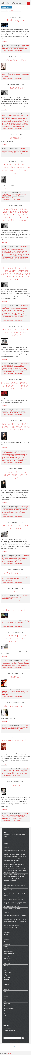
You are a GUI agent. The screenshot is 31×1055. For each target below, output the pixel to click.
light (3, 665)
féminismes (4, 368)
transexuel (8, 257)
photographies (25, 74)
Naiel (11, 578)
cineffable (22, 115)
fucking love (24, 662)
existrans (25, 118)
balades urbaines (7, 365)
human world (14, 663)
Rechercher (6, 1035)
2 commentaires (7, 775)
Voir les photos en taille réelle (10, 927)
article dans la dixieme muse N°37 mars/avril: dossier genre (14, 851)
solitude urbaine (19, 773)
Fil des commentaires (15, 10)
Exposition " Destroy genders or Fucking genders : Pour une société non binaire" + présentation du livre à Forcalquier (15, 921)
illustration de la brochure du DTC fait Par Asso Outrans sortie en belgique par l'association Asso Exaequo (15, 894)
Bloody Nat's (15, 785)
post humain (16, 48)
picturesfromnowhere (7, 561)
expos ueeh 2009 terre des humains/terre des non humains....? (16, 332)
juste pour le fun (7, 958)
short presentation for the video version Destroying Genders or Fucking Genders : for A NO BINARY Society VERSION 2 (15, 274)
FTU (15, 120)
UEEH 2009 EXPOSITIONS (8, 259)
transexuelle (16, 126)
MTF (12, 123)
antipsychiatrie (16, 115)
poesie (13, 773)
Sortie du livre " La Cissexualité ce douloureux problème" (14, 912)
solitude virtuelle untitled (15, 610)
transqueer (20, 460)
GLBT (12, 121)
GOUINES (4, 195)
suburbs (3, 371)
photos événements (8, 951)
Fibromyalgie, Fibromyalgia (10, 956)
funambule (4, 663)
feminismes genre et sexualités (9, 366)
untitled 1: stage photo (15, 20)
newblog (6, 934)
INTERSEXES (25, 121)
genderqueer (5, 121)
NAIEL (13, 195)
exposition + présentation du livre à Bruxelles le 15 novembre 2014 (15, 916)
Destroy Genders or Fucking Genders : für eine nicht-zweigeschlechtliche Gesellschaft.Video (14, 875)
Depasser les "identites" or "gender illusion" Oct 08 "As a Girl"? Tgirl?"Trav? (15, 427)
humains (16, 368)
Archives (6, 843)
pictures (10, 48)
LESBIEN (4, 123)
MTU (14, 123)
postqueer (21, 48)
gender (25, 120)
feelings (5, 975)
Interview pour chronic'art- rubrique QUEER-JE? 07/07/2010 (15, 886)
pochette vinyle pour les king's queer (12, 906)
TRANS (23, 255)
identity (16, 121)
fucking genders (19, 120)
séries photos (24, 451)
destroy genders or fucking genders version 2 (12, 118)
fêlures (11, 622)
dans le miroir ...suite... (15, 706)
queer (25, 48)
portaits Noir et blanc (7, 153)
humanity (21, 368)
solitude (14, 624)
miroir (5, 665)
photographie (5, 48)
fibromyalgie (11, 558)
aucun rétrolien (18, 50)
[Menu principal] (28, 3)
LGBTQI (8, 123)
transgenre (21, 126)
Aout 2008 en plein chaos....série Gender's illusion (15, 475)
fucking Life (25, 768)
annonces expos (24, 246)
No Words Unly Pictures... (15, 573)
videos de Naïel (15, 88)
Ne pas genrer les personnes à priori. (12, 860)
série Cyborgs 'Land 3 (16, 60)
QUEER (14, 153)
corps (11, 46)
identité (20, 121)
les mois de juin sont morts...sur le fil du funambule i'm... (15, 638)
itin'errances (6, 194)
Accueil (5, 841)
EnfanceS (6, 965)
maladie (22, 816)
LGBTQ (8, 254)
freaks (17, 74)
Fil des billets (5, 10)
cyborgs (19, 46)
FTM (12, 120)
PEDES (25, 123)
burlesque (15, 410)
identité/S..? (15, 138)
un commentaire (7, 199)
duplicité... (15, 677)
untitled (15, 591)
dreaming (12, 662)
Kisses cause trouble (6, 412)
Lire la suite (4, 41)
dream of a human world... (15, 740)
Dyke (17, 194)
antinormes (9, 115)
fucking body (19, 310)
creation (15, 46)
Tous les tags (6, 1021)
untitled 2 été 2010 (8, 889)
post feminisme (16, 124)
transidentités (14, 460)
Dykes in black (22, 194)
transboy (11, 126)
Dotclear (9, 1053)
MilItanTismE (7, 941)
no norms (21, 123)
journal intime (25, 663)
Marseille (14, 412)
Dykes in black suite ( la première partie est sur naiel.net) (14, 835)
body (8, 46)
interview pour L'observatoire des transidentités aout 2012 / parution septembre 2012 (15, 903)
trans (7, 126)
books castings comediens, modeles (12, 960)
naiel (22, 46)
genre (9, 121)
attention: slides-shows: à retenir (11, 925)
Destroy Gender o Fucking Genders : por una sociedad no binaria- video (14, 879)
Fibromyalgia (5, 558)
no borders (18, 457)
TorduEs (3, 126)
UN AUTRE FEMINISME (20, 259)
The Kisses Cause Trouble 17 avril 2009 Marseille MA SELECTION (15, 386)
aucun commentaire (8, 50)
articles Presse (7, 944)
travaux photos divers (9, 953)
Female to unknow (6, 120)
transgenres (25, 257)
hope (6, 693)
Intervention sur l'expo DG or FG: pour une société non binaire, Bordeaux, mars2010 (14, 899)
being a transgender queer (10, 949)
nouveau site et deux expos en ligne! (12, 908)
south (13, 197)
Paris (24, 772)
